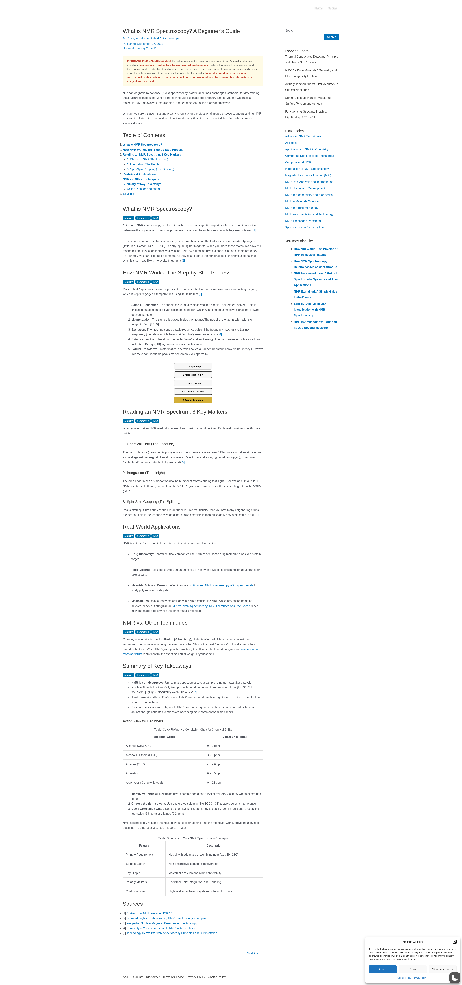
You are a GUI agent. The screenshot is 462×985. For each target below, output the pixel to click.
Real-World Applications (139, 174)
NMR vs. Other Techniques (141, 179)
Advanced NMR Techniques (303, 136)
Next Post (255, 953)
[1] (254, 230)
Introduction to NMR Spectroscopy (157, 38)
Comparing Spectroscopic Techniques (309, 155)
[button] (455, 941)
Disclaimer (153, 976)
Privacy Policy (419, 978)
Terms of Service (173, 976)
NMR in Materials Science (302, 201)
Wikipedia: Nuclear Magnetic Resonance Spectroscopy (162, 923)
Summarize (143, 218)
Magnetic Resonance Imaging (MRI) (308, 175)
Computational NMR (298, 162)
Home (318, 8)
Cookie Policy (404, 978)
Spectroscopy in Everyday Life (304, 227)
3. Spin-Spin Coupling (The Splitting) (150, 169)
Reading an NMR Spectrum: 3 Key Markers (152, 154)
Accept (383, 969)
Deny (413, 969)
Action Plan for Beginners (143, 188)
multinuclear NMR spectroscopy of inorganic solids (221, 585)
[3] (200, 294)
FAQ (155, 218)
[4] (220, 334)
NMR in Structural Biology (301, 207)
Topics (332, 8)
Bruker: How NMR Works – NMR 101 (150, 913)
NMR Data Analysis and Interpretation (309, 181)
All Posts (128, 38)
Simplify (128, 218)
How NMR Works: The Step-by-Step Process (153, 149)
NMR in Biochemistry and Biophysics (309, 194)
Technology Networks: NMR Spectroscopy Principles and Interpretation (172, 933)
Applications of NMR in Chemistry (306, 149)
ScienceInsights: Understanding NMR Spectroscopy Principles (166, 918)
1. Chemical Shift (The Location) (147, 159)
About (126, 976)
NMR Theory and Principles (303, 220)
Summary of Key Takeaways (142, 184)
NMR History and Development (305, 188)
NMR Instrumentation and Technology (309, 214)
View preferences (442, 969)
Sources (128, 193)
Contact (138, 976)
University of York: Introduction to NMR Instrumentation (161, 928)
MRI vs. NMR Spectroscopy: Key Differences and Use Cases (211, 606)
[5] (183, 462)
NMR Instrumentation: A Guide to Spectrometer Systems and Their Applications (316, 279)
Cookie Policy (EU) (220, 976)
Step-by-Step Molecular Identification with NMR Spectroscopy (310, 309)
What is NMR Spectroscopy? (142, 144)
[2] (183, 260)
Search (289, 30)
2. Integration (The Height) (143, 164)
